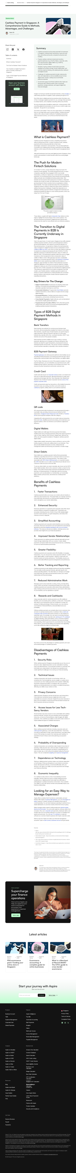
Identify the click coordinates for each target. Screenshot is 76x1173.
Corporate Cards (52, 375)
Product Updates (30, 1106)
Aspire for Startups (10, 1090)
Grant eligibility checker (32, 1064)
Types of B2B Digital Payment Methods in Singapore (16, 76)
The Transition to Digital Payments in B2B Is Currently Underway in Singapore (15, 70)
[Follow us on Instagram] (65, 1023)
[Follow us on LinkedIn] (62, 1023)
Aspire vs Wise (9, 1064)
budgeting (51, 752)
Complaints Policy (66, 1019)
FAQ (6, 1098)
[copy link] (7, 49)
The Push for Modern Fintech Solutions (16, 65)
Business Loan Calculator (30, 1067)
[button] (64, 1010)
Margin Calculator (30, 1071)
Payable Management (32, 1039)
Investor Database (31, 1052)
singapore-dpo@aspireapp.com (51, 1154)
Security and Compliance (32, 1109)
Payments (8, 1125)
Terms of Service (65, 1016)
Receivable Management (32, 1036)
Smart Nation (60, 290)
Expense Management (51, 799)
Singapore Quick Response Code (49, 413)
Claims (28, 1028)
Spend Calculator (30, 1055)
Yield (6, 1016)
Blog (6, 1084)
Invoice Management (31, 1034)
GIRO (37, 462)
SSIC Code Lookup (31, 1058)
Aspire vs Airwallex (10, 1050)
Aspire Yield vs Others (11, 1069)
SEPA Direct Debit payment (49, 460)
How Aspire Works (31, 1093)
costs (40, 420)
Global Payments (9, 1025)
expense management (62, 752)
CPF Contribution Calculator (30, 1077)
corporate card (49, 811)
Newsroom (29, 1100)
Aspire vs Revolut (10, 1061)
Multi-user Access (31, 1031)
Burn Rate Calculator (31, 1074)
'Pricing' (42, 854)
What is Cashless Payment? (13, 62)
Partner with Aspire (31, 1103)
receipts (67, 94)
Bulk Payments (30, 1022)
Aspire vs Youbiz (9, 1067)
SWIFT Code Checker (32, 1061)
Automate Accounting (32, 1019)
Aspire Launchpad (10, 1087)
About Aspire (29, 1084)
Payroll (7, 1122)
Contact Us (29, 1087)
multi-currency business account (52, 820)
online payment (38, 730)
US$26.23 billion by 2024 (40, 249)
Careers (28, 1090)
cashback (36, 387)
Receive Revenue (10, 1119)
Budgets (28, 1025)
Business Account (10, 1014)
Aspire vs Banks (9, 1055)
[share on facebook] (23, 49)
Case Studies (8, 1093)
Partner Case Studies (10, 1096)
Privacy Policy (65, 1013)
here (23, 1137)
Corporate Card (9, 1022)
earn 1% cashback (55, 814)
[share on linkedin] (13, 49)
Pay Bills (28, 1016)
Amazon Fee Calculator (32, 1050)
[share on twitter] (18, 49)
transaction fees (56, 216)
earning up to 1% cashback (63, 617)
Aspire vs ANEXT (9, 1052)
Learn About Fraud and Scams (32, 1096)
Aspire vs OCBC (9, 1058)
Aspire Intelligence (31, 1014)
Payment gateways (39, 355)
